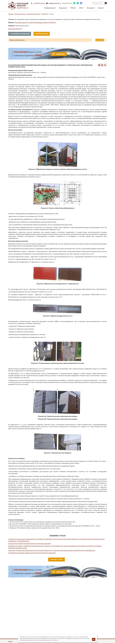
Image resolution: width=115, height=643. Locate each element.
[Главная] (18, 6)
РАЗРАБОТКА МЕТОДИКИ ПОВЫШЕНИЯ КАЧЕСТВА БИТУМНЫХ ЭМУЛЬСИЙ (32, 553)
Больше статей (56, 559)
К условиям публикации (20, 34)
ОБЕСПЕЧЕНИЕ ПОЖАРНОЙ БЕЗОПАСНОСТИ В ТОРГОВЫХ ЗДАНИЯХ (29, 543)
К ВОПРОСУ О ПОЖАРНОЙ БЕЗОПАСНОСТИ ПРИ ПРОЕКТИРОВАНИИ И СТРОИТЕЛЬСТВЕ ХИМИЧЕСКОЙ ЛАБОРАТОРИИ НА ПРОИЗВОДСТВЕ (51, 550)
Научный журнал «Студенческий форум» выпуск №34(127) (35, 22)
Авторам (90, 8)
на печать (99, 65)
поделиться (105, 65)
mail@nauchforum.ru (54, 3)
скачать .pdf (102, 65)
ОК (94, 639)
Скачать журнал (41, 34)
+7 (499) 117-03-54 (39, 3)
